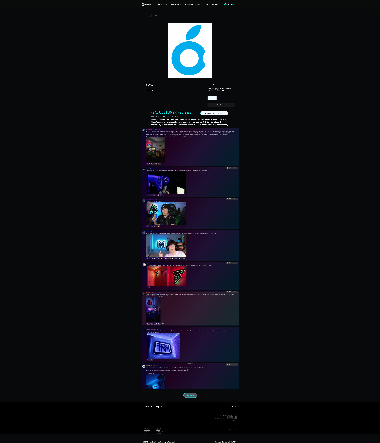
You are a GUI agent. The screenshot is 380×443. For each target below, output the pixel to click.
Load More (190, 395)
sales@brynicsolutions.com (228, 415)
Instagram (147, 428)
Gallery (158, 428)
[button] (233, 4)
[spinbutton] (212, 98)
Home (147, 16)
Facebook (147, 430)
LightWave (159, 431)
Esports (159, 433)
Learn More (221, 90)
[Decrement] (209, 98)
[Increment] (215, 98)
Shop (158, 430)
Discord (146, 433)
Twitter (146, 431)
